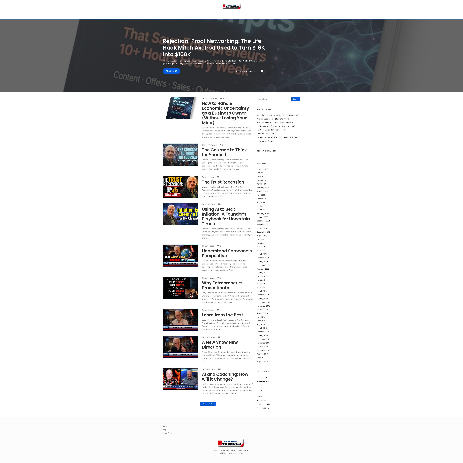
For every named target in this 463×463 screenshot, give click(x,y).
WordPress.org (263, 408)
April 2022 (261, 206)
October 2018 (262, 309)
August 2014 (262, 361)
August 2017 (262, 354)
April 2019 (261, 287)
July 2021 (261, 239)
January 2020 (262, 272)
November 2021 (263, 225)
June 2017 (261, 358)
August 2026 (262, 169)
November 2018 (263, 306)
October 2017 (262, 346)
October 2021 (262, 228)
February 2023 (263, 188)
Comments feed (263, 404)
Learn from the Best (222, 315)
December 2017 (263, 339)
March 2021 (262, 254)
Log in (259, 397)
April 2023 (261, 184)
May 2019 (261, 284)
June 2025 (261, 180)
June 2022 (261, 199)
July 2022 (261, 195)
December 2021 (263, 221)
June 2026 (261, 176)
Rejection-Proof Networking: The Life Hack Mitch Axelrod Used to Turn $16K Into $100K (214, 47)
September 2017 (264, 350)
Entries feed (262, 400)
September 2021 (264, 232)
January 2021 (262, 261)
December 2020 (263, 265)
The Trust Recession (223, 182)
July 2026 (261, 173)
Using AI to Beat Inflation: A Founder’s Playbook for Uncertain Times (226, 216)
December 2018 (263, 302)
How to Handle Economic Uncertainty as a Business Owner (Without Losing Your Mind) (225, 113)
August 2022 (262, 191)
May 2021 (261, 247)
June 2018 (261, 321)
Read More (171, 71)
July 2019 (261, 276)
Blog (164, 430)
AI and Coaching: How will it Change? (225, 376)
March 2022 (262, 210)
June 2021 (261, 243)
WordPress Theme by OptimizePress (231, 453)
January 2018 (262, 335)
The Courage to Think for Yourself (224, 152)
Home (165, 426)
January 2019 (262, 298)
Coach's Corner (263, 377)
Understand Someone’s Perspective (227, 253)
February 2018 (263, 332)
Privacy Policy (167, 433)
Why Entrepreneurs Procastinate (222, 285)
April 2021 (261, 250)
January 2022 (262, 217)
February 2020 (263, 269)
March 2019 (262, 291)
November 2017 (263, 343)
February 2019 (263, 295)
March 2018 (262, 328)
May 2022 (261, 202)
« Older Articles (207, 404)
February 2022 (263, 213)
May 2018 (261, 324)
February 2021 (263, 258)
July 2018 (261, 317)
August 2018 (262, 313)
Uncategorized (263, 381)
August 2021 (262, 236)
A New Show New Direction (220, 344)
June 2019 (261, 280)
